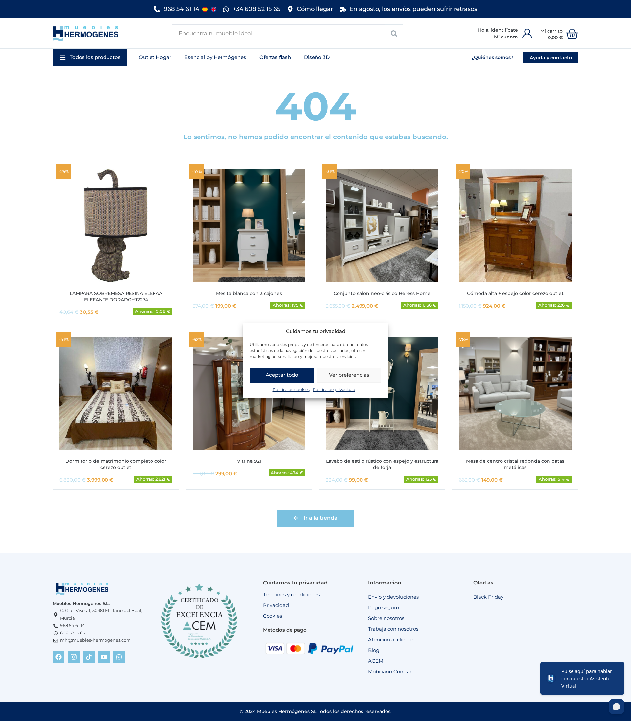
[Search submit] (394, 33)
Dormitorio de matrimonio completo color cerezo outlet (115, 464)
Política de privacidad (334, 389)
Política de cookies (291, 389)
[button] (90, 57)
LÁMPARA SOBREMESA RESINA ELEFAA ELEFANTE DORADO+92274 (116, 296)
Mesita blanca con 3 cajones (249, 293)
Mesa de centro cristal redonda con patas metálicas (515, 464)
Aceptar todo (282, 375)
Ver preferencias (349, 375)
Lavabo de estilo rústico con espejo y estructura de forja (382, 464)
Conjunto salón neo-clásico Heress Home (382, 293)
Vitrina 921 (249, 461)
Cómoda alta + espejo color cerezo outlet (515, 293)
